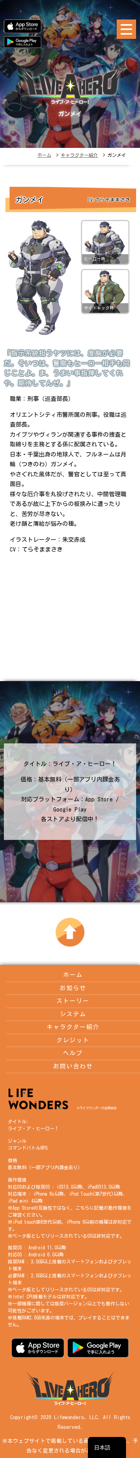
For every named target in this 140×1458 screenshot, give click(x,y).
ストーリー (72, 1001)
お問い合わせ (73, 1066)
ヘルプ (73, 1053)
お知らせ (73, 988)
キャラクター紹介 (79, 155)
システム (73, 1014)
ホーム (44, 155)
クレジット (72, 1040)
